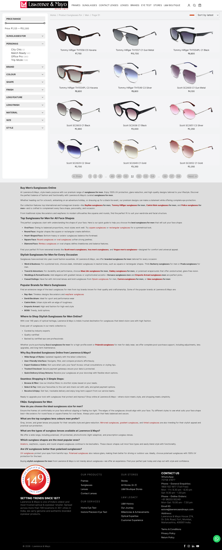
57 (171, 176)
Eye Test (146, 5)
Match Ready (21, 52)
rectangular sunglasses (119, 228)
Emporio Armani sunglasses (148, 275)
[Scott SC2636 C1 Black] (135, 112)
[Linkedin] (193, 546)
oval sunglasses (64, 239)
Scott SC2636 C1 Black (135, 125)
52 (138, 176)
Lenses (124, 5)
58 (178, 176)
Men (87, 15)
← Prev (77, 176)
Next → (192, 176)
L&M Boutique (172, 5)
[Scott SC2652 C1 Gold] (191, 149)
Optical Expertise (129, 516)
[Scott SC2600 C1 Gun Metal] (191, 74)
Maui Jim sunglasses (90, 271)
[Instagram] (188, 546)
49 (119, 176)
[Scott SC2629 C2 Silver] (78, 149)
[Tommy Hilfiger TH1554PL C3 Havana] (78, 74)
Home (53, 15)
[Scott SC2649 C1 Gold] (135, 149)
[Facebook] (184, 546)
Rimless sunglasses (47, 244)
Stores (157, 5)
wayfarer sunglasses (74, 294)
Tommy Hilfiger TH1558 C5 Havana (78, 50)
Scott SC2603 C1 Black (78, 125)
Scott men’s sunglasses (75, 249)
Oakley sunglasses (118, 271)
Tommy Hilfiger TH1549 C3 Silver (135, 88)
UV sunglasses (27, 453)
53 (145, 176)
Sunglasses (89, 5)
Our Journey (127, 507)
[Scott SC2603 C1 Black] (78, 112)
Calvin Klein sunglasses (157, 205)
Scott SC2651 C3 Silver (191, 125)
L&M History (127, 503)
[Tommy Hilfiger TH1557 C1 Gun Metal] (135, 36)
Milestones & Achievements (135, 512)
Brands (134, 5)
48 (112, 176)
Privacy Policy (168, 533)
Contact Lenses (108, 5)
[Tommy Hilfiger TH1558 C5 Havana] (78, 36)
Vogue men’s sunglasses (125, 249)
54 (152, 176)
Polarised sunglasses (78, 453)
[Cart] (200, 5)
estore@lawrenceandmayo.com (177, 509)
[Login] (189, 5)
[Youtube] (197, 546)
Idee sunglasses (154, 279)
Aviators (24, 444)
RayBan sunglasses (94, 205)
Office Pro (19, 56)
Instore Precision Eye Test (94, 512)
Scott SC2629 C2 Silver (78, 163)
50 (125, 176)
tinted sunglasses (151, 423)
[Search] (194, 5)
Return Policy (167, 537)
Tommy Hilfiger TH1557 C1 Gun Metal (135, 50)
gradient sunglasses (129, 423)
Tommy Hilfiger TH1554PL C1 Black (191, 50)
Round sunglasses (45, 239)
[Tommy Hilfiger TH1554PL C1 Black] (191, 36)
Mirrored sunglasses (109, 423)
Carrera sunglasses (126, 279)
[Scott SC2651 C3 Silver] (191, 112)
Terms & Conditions (171, 529)
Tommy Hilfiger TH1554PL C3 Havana (78, 88)
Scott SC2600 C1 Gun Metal (191, 88)
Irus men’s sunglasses (98, 249)
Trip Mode (19, 59)
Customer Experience (132, 520)
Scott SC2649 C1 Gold (134, 163)
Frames (76, 5)
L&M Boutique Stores (131, 489)
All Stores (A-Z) (129, 485)
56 (165, 176)
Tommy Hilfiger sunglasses (124, 205)
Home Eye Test (88, 507)
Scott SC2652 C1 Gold (191, 163)
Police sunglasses (189, 205)
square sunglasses (97, 228)
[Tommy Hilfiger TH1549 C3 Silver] (135, 74)
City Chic (18, 49)
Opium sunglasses (100, 279)
